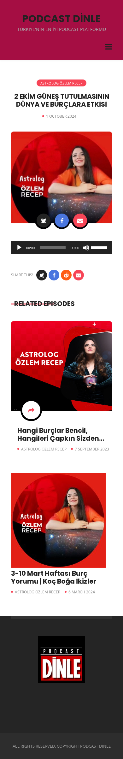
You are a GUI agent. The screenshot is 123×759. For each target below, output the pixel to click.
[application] (61, 247)
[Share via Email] (80, 220)
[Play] (19, 247)
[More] (31, 410)
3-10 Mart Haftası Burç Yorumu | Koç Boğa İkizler (53, 577)
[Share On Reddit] (66, 275)
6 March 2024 (81, 592)
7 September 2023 (92, 449)
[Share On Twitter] (43, 220)
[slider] (100, 247)
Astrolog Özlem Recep (61, 83)
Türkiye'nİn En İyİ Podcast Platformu (61, 29)
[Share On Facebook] (62, 220)
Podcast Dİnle (61, 18)
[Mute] (86, 247)
